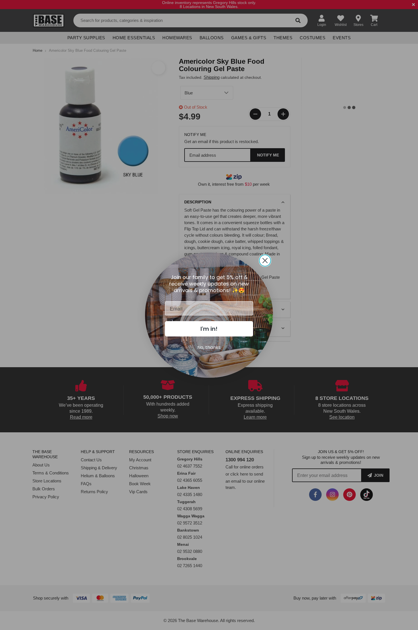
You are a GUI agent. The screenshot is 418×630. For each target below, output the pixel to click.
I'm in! (209, 329)
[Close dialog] (265, 260)
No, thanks (209, 347)
